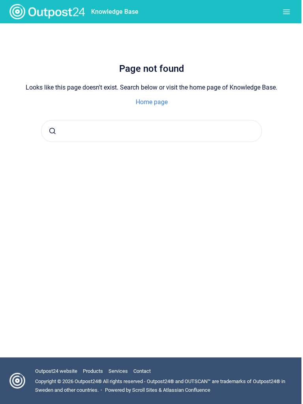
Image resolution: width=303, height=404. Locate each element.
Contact (142, 371)
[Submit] (52, 131)
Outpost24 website (56, 371)
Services (118, 371)
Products (93, 371)
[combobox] (151, 131)
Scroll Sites (144, 390)
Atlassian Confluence (186, 390)
